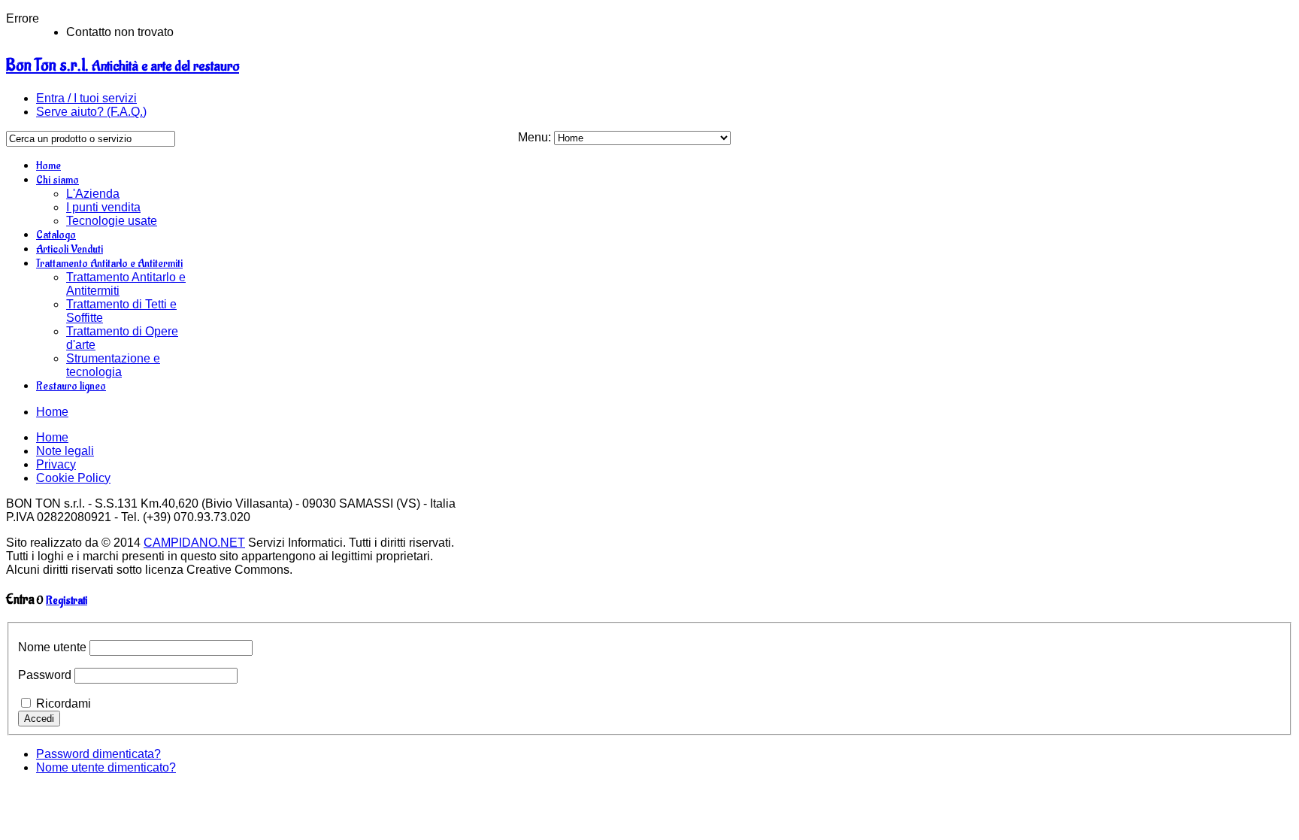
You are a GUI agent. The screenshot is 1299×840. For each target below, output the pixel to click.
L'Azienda (93, 193)
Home (48, 166)
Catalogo (56, 235)
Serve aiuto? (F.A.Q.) (91, 111)
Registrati (66, 600)
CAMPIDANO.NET (194, 542)
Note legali (65, 450)
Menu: (536, 137)
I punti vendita (103, 207)
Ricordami (63, 703)
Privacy (56, 464)
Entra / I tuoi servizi (86, 98)
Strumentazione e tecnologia (113, 365)
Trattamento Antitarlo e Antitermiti (109, 263)
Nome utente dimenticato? (106, 767)
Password (44, 675)
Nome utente (52, 647)
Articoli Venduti (69, 249)
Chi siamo (57, 180)
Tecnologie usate (111, 220)
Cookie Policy (73, 478)
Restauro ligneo (71, 386)
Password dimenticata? (98, 754)
